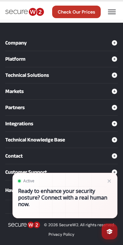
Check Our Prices (76, 12)
